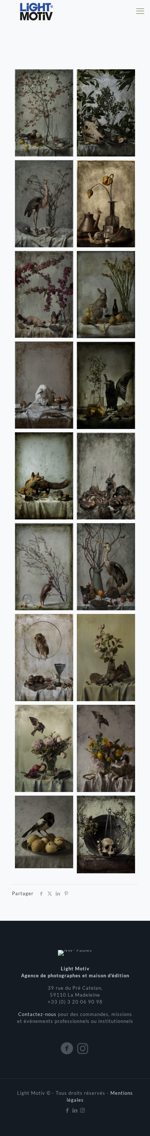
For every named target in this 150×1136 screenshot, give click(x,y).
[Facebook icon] (67, 1110)
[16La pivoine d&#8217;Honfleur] (44, 748)
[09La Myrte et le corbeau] (106, 385)
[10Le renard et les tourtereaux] (44, 475)
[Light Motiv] (35, 11)
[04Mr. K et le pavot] (106, 203)
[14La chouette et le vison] (44, 657)
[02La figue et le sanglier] (106, 113)
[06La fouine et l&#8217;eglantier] (44, 294)
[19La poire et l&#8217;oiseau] (44, 832)
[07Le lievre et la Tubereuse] (106, 294)
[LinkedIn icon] (75, 1110)
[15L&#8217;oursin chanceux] (106, 657)
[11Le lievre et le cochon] (106, 476)
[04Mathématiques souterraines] (106, 834)
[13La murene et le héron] (106, 566)
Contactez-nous (38, 1014)
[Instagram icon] (83, 1110)
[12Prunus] (44, 566)
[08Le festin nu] (44, 385)
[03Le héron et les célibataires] (44, 203)
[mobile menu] (140, 11)
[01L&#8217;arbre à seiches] (44, 113)
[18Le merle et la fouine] (106, 748)
